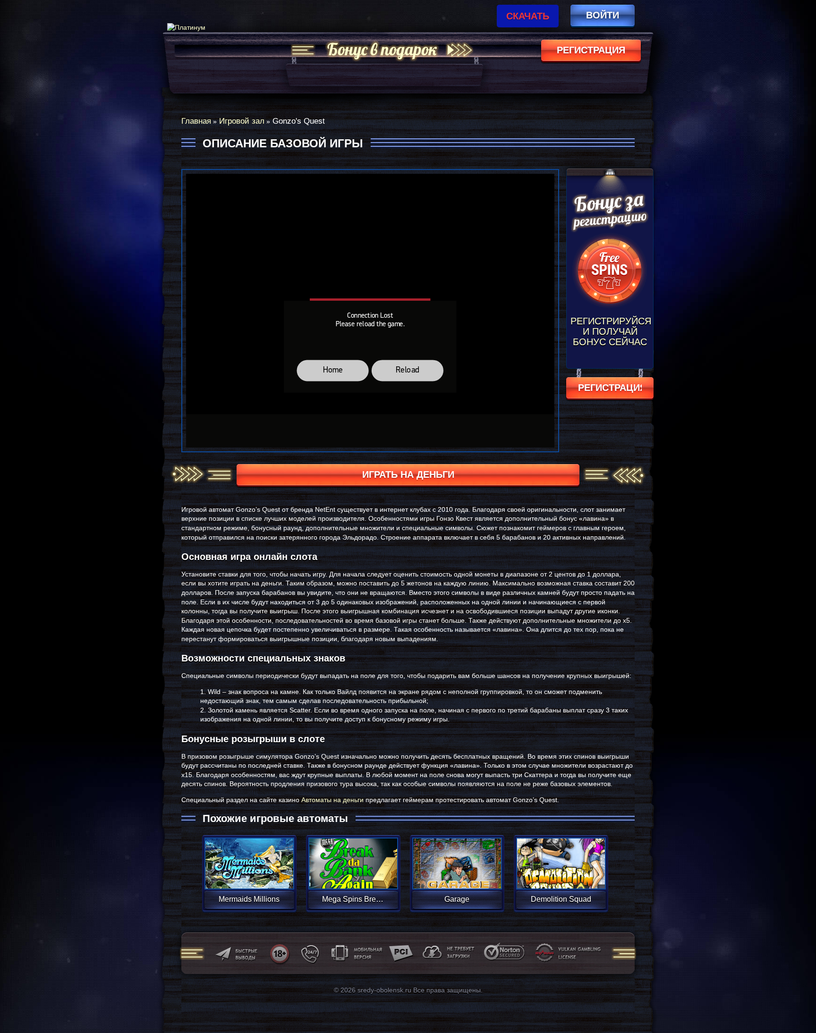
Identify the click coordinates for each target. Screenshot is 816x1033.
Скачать (527, 16)
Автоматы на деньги (332, 800)
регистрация (591, 50)
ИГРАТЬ (249, 857)
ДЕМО (249, 875)
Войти (602, 15)
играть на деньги (408, 474)
